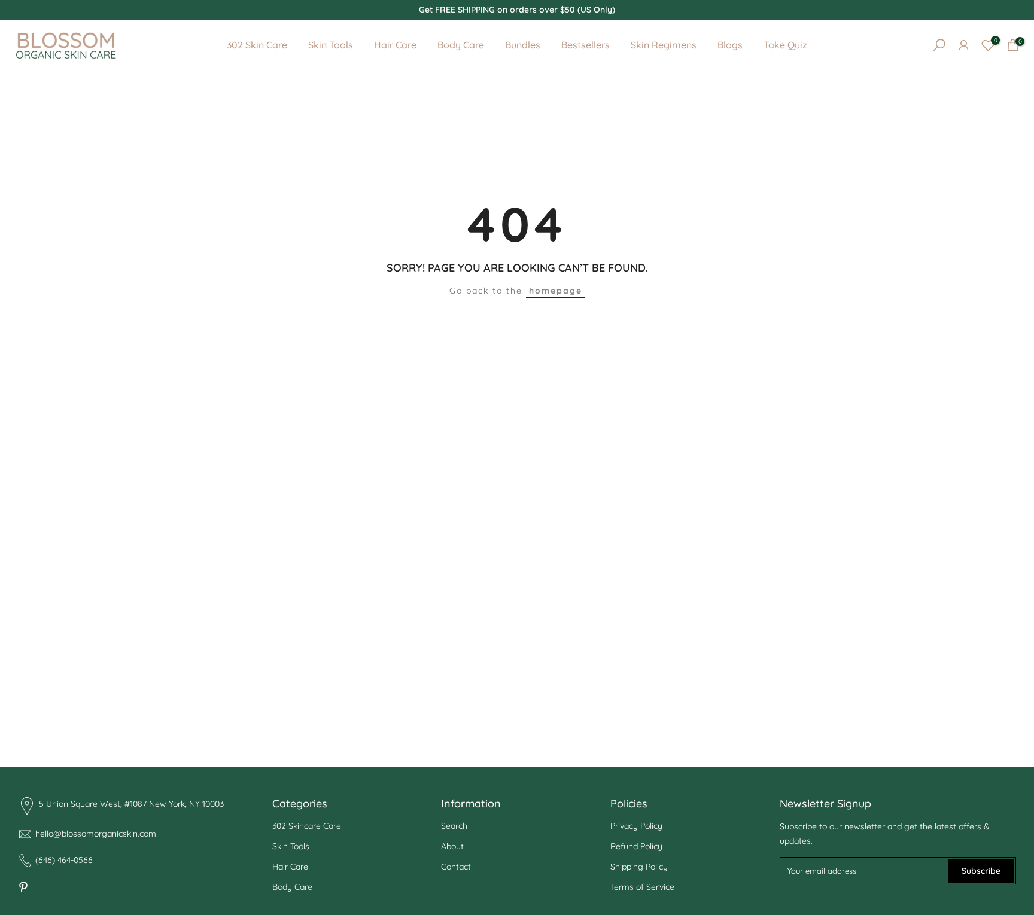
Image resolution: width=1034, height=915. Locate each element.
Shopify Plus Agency (132, 858)
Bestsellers (585, 45)
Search (454, 826)
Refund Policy (636, 846)
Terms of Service (642, 886)
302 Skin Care (257, 45)
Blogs (730, 45)
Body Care (460, 45)
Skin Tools (330, 45)
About (452, 846)
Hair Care (395, 45)
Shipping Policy (639, 866)
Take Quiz (785, 45)
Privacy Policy (636, 826)
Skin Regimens (664, 45)
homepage (555, 290)
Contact (456, 866)
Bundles (522, 45)
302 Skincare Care (306, 826)
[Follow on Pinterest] (23, 887)
